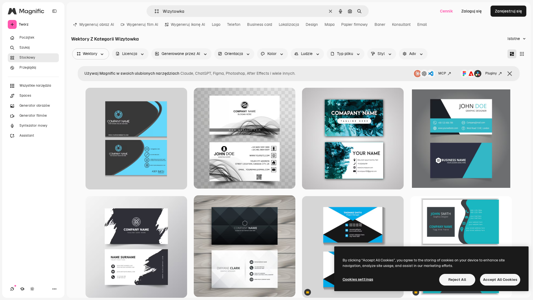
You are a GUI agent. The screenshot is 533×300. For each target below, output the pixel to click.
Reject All (457, 279)
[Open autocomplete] (154, 11)
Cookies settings (358, 279)
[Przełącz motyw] (32, 288)
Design (312, 24)
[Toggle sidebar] (54, 11)
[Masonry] (511, 53)
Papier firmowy (354, 24)
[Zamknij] (509, 73)
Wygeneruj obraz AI (96, 24)
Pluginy (491, 73)
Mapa (330, 24)
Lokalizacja (289, 24)
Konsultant (401, 24)
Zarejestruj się (508, 11)
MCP (442, 73)
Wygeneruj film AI (142, 24)
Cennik (446, 11)
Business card (259, 24)
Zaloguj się (471, 11)
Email (422, 24)
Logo (216, 24)
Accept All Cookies (500, 279)
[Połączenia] (12, 288)
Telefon (233, 24)
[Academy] (22, 288)
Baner (379, 24)
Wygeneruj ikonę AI (188, 24)
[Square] (521, 53)
